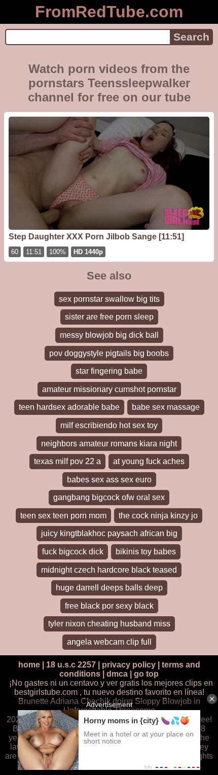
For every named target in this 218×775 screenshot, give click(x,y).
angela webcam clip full (109, 642)
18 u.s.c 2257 (71, 664)
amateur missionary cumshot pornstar (109, 389)
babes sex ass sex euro (109, 479)
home (29, 664)
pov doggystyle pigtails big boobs (109, 353)
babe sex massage (166, 407)
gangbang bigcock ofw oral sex (109, 497)
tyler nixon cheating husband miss (109, 623)
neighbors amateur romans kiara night (109, 443)
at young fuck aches (149, 461)
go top (146, 674)
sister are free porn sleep (109, 316)
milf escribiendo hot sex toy (109, 425)
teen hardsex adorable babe (69, 407)
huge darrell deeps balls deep (109, 587)
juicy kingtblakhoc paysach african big (109, 533)
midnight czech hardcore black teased (109, 570)
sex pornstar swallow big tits (109, 299)
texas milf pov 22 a (67, 461)
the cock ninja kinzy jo (158, 515)
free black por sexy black (109, 606)
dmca (117, 674)
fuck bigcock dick (72, 551)
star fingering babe (109, 371)
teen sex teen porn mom (63, 515)
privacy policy (129, 664)
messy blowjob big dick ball (109, 335)
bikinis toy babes (146, 551)
